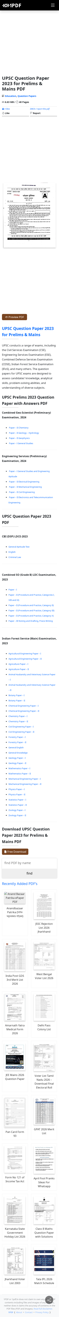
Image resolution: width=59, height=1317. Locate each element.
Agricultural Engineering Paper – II (25, 658)
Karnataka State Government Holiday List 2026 (14, 1232)
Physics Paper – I (17, 789)
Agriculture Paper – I (18, 663)
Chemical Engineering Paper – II (24, 710)
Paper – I (13, 589)
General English (16, 747)
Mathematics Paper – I (19, 768)
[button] (53, 5)
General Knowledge (18, 752)
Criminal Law (15, 557)
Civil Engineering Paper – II (21, 731)
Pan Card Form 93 (15, 1134)
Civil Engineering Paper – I (21, 726)
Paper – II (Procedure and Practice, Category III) (31, 610)
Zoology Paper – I (17, 810)
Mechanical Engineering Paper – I (25, 778)
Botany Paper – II (17, 700)
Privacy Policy (42, 1312)
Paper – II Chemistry (19, 427)
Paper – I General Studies (21, 443)
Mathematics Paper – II (20, 773)
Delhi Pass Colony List (44, 1027)
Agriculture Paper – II (19, 669)
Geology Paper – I (17, 757)
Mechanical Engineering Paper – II (25, 784)
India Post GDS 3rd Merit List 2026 (15, 979)
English (12, 551)
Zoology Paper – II (17, 815)
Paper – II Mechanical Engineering (25, 486)
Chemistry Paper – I (18, 716)
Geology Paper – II (17, 763)
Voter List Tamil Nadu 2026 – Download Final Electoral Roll (44, 1081)
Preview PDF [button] (16, 317)
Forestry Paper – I (17, 737)
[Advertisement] (29, 42)
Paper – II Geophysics (19, 438)
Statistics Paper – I (17, 799)
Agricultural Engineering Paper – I (25, 653)
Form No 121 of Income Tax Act (14, 1179)
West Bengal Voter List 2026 (44, 976)
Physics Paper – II (17, 794)
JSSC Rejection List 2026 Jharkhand (44, 927)
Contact (29, 1312)
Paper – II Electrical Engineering (24, 481)
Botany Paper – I (16, 695)
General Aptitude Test (19, 546)
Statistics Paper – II (18, 804)
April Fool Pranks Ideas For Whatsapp (44, 1182)
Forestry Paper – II (17, 742)
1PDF (10, 1312)
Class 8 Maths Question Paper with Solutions (44, 1232)
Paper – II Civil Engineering (22, 492)
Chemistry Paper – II (18, 721)
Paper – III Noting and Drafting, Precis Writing (31, 620)
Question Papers (27, 96)
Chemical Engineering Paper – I (24, 705)
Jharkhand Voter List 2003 (15, 1281)
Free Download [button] (16, 851)
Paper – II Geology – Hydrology (24, 432)
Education (10, 96)
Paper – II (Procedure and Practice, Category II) (31, 605)
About (19, 1312)
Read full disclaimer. (43, 1308)
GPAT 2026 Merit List (44, 1131)
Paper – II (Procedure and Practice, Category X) (31, 615)
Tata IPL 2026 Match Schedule (44, 1281)
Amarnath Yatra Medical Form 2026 (15, 1029)
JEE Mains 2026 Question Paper (15, 1077)
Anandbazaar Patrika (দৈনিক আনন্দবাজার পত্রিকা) (15, 912)
